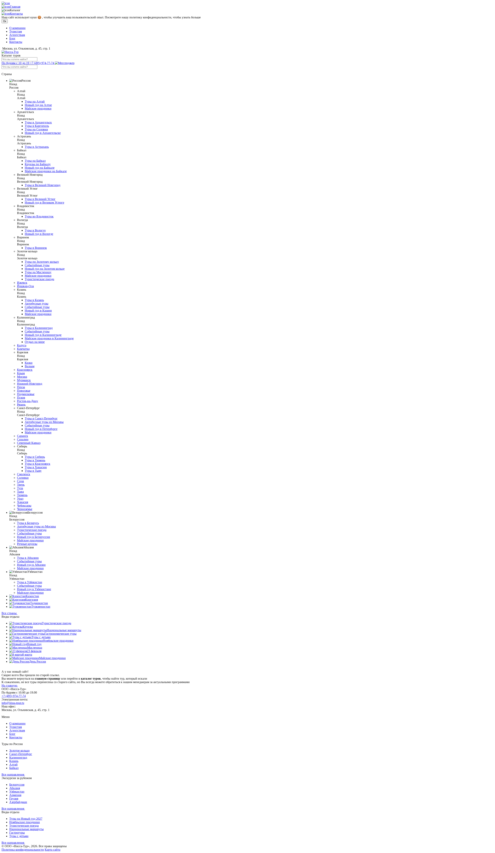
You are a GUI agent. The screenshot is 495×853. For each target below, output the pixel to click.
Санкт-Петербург (20, 754)
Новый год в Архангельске (43, 132)
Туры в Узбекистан (29, 582)
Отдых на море (35, 341)
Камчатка (23, 348)
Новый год (34, 644)
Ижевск (22, 282)
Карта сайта (52, 849)
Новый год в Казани (38, 310)
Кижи (28, 362)
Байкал (14, 768)
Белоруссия (16, 784)
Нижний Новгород (29, 383)
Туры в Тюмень (35, 460)
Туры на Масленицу (38, 272)
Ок (4, 21)
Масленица (34, 647)
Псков (21, 397)
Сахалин (22, 439)
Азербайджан (18, 802)
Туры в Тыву (33, 470)
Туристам (15, 31)
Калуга (21, 345)
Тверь (21, 484)
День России (37, 661)
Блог (12, 38)
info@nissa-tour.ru (13, 703)
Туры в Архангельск (38, 122)
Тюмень (22, 495)
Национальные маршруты (64, 630)
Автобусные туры (36, 303)
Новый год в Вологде (39, 234)
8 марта (27, 654)
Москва (22, 376)
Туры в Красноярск (37, 463)
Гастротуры (17, 832)
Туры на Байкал (35, 160)
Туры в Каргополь (37, 126)
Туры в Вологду (35, 230)
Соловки (23, 477)
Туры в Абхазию (28, 557)
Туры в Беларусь (28, 523)
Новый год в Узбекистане (34, 589)
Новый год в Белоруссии (33, 537)
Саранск (22, 436)
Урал (20, 498)
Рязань (21, 404)
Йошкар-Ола (25, 286)
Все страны (9, 613)
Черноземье (24, 509)
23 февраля (34, 651)
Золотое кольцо (19, 750)
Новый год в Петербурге (41, 429)
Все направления (13, 774)
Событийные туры (37, 265)
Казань (13, 761)
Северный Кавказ (28, 442)
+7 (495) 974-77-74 (28, 63)
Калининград (18, 757)
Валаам (29, 366)
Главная (15, 6)
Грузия (13, 798)
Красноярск (24, 369)
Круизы (28, 626)
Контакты (16, 13)
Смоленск (23, 474)
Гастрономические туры (60, 633)
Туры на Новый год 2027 (25, 818)
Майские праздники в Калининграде (49, 338)
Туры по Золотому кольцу (42, 261)
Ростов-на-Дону (27, 401)
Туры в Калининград (39, 328)
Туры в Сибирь (35, 456)
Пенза (21, 387)
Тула (20, 488)
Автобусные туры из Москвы (44, 422)
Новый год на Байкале (40, 167)
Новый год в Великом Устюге (44, 202)
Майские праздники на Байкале (46, 171)
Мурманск (24, 380)
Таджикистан (39, 603)
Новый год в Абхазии (31, 564)
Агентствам (17, 35)
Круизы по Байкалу (38, 164)
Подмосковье (25, 394)
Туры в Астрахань (37, 146)
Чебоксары (24, 505)
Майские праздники (38, 108)
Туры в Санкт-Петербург (41, 418)
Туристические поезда (39, 279)
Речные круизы (27, 544)
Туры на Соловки (36, 129)
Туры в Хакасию (36, 467)
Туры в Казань (34, 300)
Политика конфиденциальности (23, 849)
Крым (21, 373)
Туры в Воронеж (36, 247)
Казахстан (32, 596)
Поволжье (23, 390)
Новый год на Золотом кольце (45, 268)
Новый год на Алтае (38, 105)
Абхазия (14, 788)
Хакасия (22, 502)
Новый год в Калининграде (43, 335)
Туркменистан (40, 606)
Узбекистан (16, 791)
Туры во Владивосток (39, 216)
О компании (17, 28)
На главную (10, 685)
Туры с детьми (41, 637)
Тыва (20, 491)
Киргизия (31, 599)
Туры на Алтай (35, 101)
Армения (15, 795)
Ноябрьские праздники (58, 640)
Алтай (13, 764)
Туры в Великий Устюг (40, 199)
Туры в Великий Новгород (42, 185)
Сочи (20, 481)
